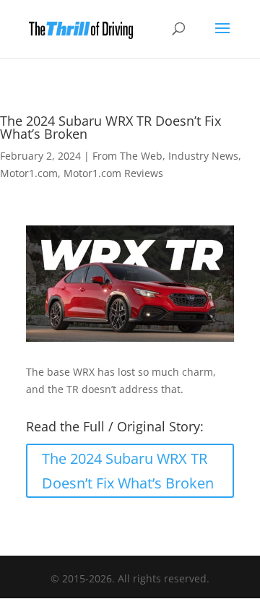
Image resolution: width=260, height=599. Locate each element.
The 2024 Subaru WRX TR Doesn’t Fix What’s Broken (128, 471)
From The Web (127, 156)
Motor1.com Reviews (113, 173)
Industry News (203, 156)
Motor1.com (29, 173)
